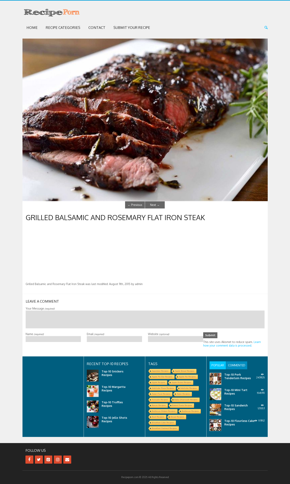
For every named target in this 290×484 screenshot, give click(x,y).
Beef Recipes (158, 417)
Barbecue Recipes (190, 411)
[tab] (218, 365)
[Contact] (67, 460)
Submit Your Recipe (131, 27)
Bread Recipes (177, 417)
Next (155, 204)
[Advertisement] (145, 252)
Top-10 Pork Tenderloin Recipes (237, 376)
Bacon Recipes (159, 405)
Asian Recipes (183, 394)
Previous (135, 204)
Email (95, 334)
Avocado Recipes (160, 400)
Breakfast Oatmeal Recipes (164, 428)
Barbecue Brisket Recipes (163, 411)
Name (35, 334)
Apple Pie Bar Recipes (162, 377)
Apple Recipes (158, 382)
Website (158, 334)
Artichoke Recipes (188, 388)
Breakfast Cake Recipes (163, 422)
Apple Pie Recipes (187, 377)
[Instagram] (58, 460)
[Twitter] (39, 460)
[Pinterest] (48, 460)
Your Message (40, 308)
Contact (96, 27)
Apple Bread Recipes (184, 371)
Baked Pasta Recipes (182, 405)
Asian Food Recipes (161, 394)
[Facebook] (29, 460)
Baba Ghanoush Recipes (185, 400)
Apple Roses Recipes (181, 382)
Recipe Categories (63, 27)
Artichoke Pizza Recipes (163, 388)
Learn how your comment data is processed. (232, 343)
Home (32, 27)
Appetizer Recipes (160, 371)
